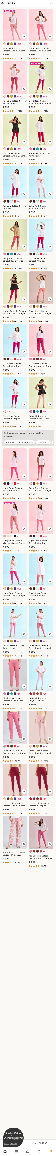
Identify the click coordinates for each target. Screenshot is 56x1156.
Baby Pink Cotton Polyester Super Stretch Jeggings (38, 699)
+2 (18, 536)
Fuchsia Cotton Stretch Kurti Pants (41, 154)
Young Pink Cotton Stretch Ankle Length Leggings (40, 49)
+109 (19, 44)
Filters (43, 1143)
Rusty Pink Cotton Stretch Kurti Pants (13, 259)
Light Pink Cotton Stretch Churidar (38, 541)
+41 (44, 359)
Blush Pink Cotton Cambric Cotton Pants (14, 752)
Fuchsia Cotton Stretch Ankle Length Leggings (15, 102)
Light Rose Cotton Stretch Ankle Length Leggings (14, 594)
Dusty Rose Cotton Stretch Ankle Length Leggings (40, 312)
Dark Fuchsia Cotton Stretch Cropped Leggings (39, 804)
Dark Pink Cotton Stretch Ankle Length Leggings (14, 154)
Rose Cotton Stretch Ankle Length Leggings (13, 646)
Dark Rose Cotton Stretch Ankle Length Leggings (40, 102)
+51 (8, 412)
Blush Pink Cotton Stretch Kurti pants (13, 699)
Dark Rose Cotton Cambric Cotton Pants (40, 364)
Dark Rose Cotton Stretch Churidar (12, 364)
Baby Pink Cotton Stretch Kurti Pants (39, 417)
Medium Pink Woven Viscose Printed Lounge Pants (14, 853)
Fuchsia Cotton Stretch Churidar (15, 207)
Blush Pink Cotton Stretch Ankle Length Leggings (40, 646)
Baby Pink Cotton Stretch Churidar (38, 207)
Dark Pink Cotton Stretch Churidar (38, 259)
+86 (19, 201)
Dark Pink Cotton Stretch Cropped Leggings (12, 417)
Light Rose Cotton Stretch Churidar (12, 489)
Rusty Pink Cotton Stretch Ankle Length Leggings (40, 489)
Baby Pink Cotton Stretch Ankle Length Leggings (14, 49)
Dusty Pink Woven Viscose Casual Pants (14, 541)
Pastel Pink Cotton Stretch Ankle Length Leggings (40, 752)
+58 (45, 149)
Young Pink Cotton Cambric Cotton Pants (40, 857)
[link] (5, 1152)
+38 (45, 694)
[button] (8, 58)
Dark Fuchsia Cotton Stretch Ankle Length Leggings (14, 804)
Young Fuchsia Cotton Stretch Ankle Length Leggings (14, 312)
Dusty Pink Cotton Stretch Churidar (38, 594)
